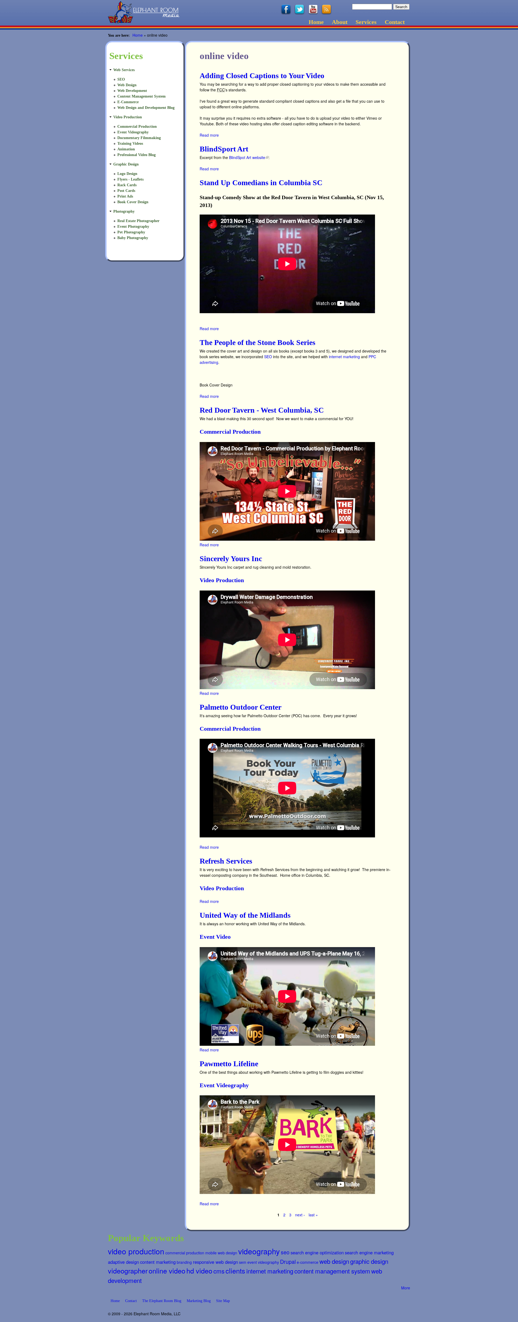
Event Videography (224, 1085)
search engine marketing (369, 1252)
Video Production (222, 580)
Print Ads (125, 196)
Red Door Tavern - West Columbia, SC (262, 410)
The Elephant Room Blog (161, 1301)
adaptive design (123, 1262)
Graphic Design (126, 164)
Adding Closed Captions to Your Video (262, 75)
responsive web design (215, 1262)
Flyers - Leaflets (130, 179)
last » (313, 1214)
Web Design (127, 85)
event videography (263, 1262)
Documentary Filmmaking (139, 138)
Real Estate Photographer (138, 221)
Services (366, 22)
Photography (124, 211)
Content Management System (141, 96)
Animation (126, 149)
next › (300, 1214)
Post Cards (126, 191)
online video (167, 1270)
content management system (332, 1270)
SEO (268, 356)
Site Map (223, 1301)
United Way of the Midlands (245, 915)
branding (184, 1262)
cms (218, 1270)
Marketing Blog (199, 1301)
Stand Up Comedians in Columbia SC (261, 182)
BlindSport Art (224, 149)
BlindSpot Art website (248, 157)
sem (242, 1262)
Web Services (124, 70)
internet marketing (344, 356)
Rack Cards (127, 185)
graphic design (369, 1261)
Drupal (288, 1261)
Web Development (132, 91)
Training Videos (130, 143)
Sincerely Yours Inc (231, 558)
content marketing (158, 1262)
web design (334, 1261)
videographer (128, 1270)
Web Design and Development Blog (146, 108)
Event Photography (133, 227)
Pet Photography (131, 232)
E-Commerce (128, 102)
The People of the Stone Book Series (257, 342)
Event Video (215, 936)
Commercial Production (230, 431)
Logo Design (127, 174)
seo (285, 1252)
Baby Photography (132, 238)
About (339, 22)
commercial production (184, 1252)
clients (235, 1270)
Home (316, 22)
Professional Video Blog (136, 155)
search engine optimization (317, 1252)
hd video (199, 1270)
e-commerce (307, 1262)
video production (136, 1251)
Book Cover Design (132, 202)
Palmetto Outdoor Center (240, 707)
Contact (395, 22)
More (405, 1287)
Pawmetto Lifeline (229, 1063)
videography (259, 1251)
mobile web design (221, 1252)
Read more (209, 135)
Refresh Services (226, 861)
